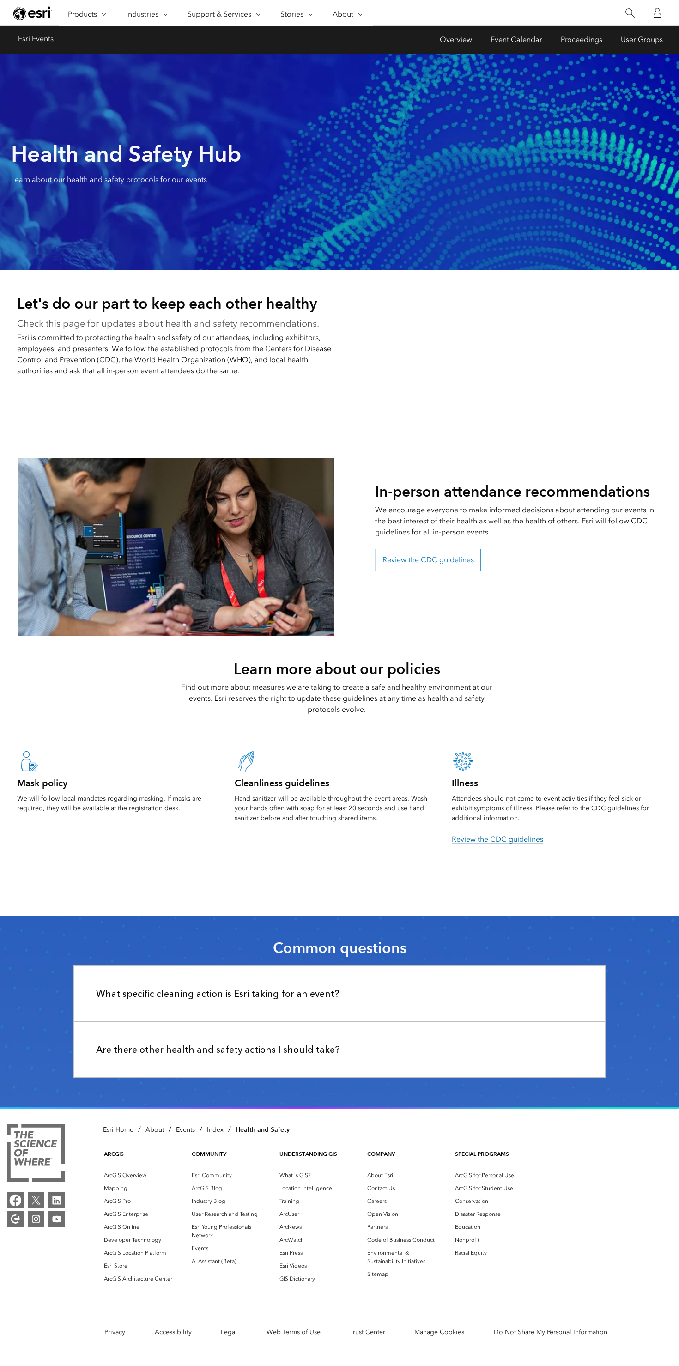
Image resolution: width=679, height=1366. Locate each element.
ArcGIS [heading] (114, 1153)
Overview (456, 39)
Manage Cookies (439, 1332)
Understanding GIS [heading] (308, 1153)
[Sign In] (657, 13)
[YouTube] (56, 1219)
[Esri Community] (15, 1219)
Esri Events (36, 38)
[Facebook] (15, 1200)
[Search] (630, 13)
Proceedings (581, 39)
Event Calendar (516, 39)
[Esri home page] (32, 13)
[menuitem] (140, 1175)
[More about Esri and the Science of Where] (36, 1154)
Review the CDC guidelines (428, 559)
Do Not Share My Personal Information (550, 1332)
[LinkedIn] (56, 1200)
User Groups (642, 39)
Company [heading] (381, 1153)
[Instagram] (36, 1219)
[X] (36, 1200)
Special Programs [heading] (482, 1153)
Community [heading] (209, 1153)
